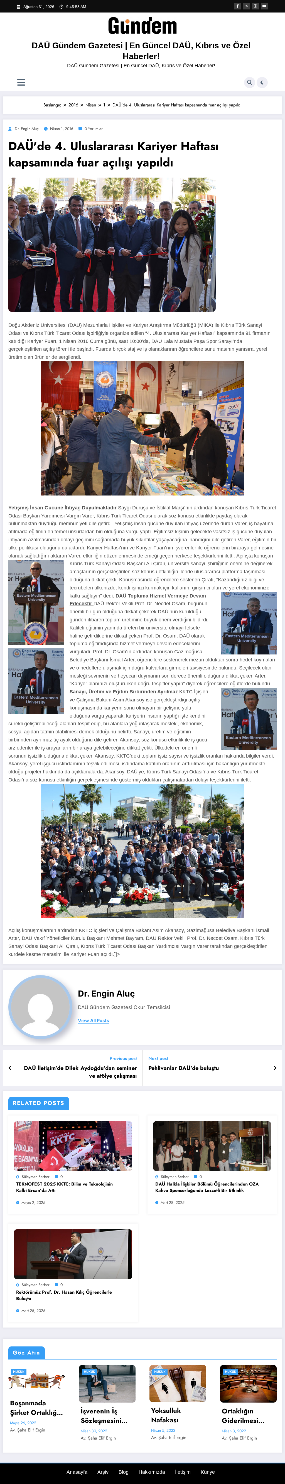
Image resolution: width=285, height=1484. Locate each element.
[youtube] (264, 6)
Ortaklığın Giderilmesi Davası (99, 1415)
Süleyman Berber (36, 1176)
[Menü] (21, 82)
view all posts (93, 1020)
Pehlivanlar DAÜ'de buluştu (183, 1068)
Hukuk (18, 1371)
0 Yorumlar (94, 128)
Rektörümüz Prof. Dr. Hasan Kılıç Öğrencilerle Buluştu (64, 1295)
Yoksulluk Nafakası (25, 1415)
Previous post (123, 1058)
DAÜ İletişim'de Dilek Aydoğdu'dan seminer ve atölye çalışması (80, 1072)
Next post (158, 1058)
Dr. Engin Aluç (27, 128)
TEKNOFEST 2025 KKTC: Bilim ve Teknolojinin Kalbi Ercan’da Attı (64, 1187)
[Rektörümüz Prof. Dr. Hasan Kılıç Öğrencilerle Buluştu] (73, 1253)
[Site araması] (249, 82)
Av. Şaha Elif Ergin (27, 1437)
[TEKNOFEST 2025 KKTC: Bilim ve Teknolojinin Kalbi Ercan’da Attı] (73, 1145)
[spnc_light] (262, 82)
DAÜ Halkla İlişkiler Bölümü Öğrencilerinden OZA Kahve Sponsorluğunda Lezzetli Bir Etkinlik (207, 1187)
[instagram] (255, 6)
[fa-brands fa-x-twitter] (246, 6)
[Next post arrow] (275, 1068)
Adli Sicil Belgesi (177, 1430)
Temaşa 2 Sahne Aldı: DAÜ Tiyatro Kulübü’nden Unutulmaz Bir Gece (247, 1415)
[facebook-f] (237, 6)
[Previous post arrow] (10, 1068)
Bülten (231, 1371)
